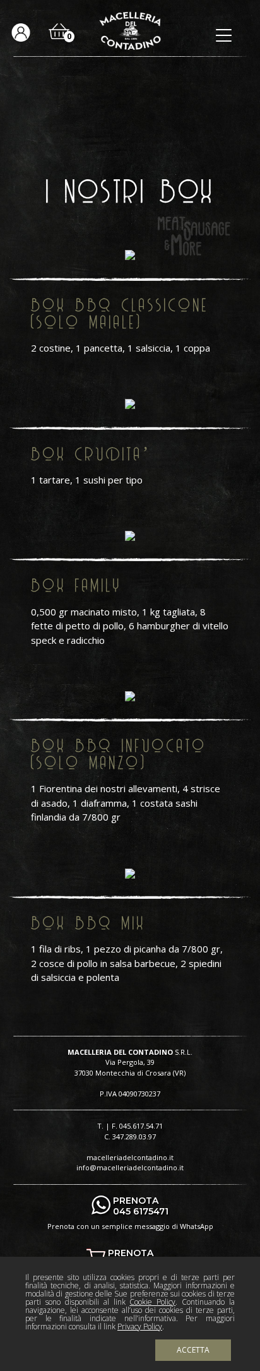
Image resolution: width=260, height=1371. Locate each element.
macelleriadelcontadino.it (130, 1157)
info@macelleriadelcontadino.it (130, 1167)
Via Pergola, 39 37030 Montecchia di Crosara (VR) (130, 1067)
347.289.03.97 (134, 1136)
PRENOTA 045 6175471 (140, 1206)
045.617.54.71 (141, 1126)
